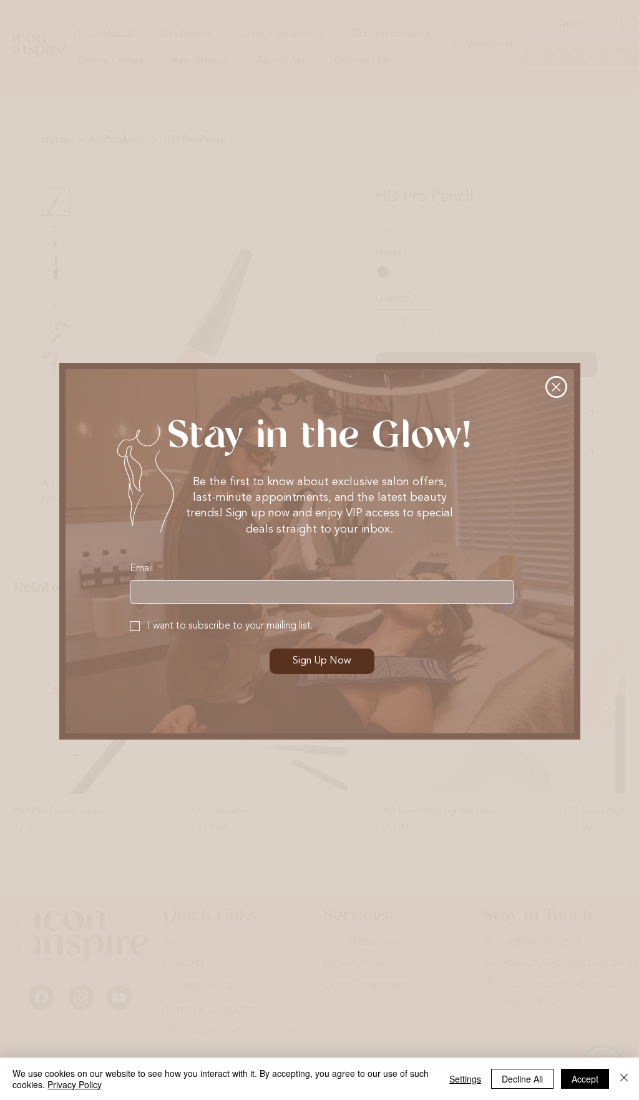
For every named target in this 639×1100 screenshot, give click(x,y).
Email (141, 569)
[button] (556, 387)
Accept (585, 1079)
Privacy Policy (74, 1084)
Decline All (522, 1079)
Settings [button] (465, 1079)
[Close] (624, 1079)
